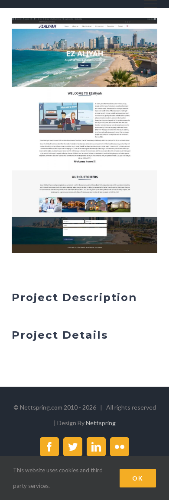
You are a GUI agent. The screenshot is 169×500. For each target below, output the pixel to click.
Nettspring (101, 422)
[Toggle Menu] (150, 4)
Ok (137, 478)
